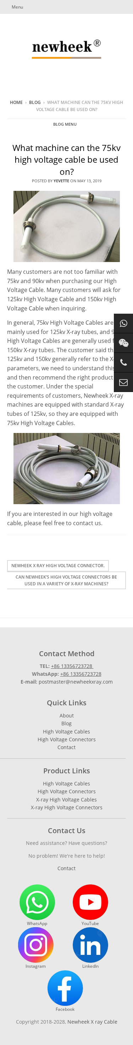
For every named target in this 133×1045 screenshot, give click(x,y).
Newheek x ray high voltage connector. (58, 566)
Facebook (65, 1009)
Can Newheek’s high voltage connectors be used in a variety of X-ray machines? (66, 580)
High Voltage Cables (66, 731)
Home (16, 102)
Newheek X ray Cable (92, 1021)
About (67, 715)
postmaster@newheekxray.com (76, 681)
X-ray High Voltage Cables (66, 799)
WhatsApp (37, 923)
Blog (35, 102)
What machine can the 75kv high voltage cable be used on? (66, 159)
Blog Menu (65, 124)
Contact (66, 747)
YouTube (90, 923)
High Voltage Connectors (67, 739)
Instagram (36, 966)
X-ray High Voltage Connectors (66, 807)
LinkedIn (90, 966)
